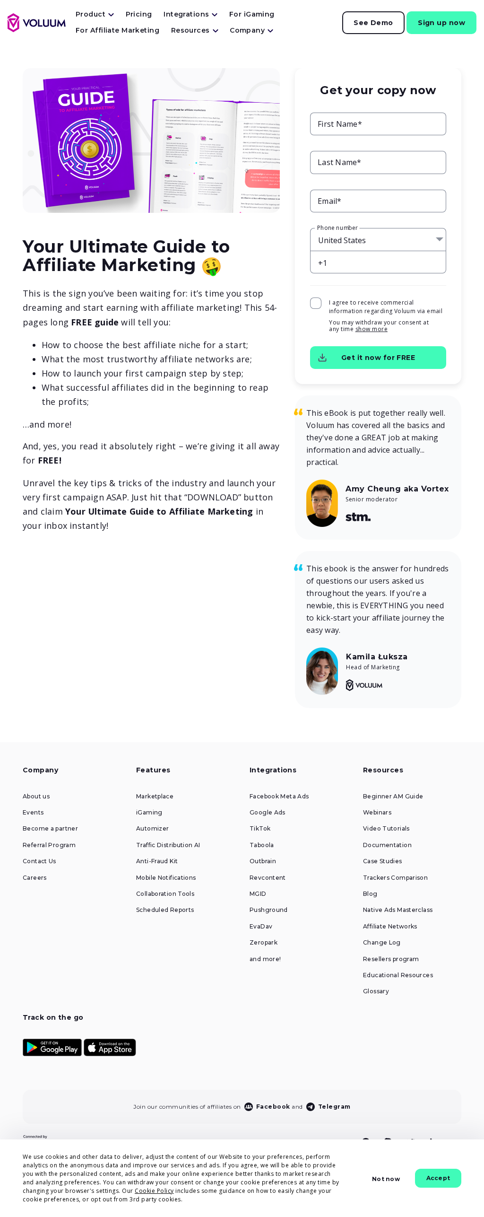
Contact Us (39, 861)
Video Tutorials (386, 828)
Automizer (152, 828)
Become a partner (50, 828)
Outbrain (263, 861)
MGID (258, 894)
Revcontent (268, 878)
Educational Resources (398, 975)
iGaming (149, 812)
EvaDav (261, 926)
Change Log (382, 942)
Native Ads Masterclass (397, 910)
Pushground (269, 910)
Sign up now (441, 22)
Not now (385, 1178)
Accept (438, 1178)
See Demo (373, 22)
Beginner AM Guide (393, 796)
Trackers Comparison (395, 878)
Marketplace (154, 796)
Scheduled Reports (165, 910)
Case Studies (382, 861)
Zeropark (263, 942)
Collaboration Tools (165, 894)
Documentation (387, 845)
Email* (330, 201)
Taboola (262, 845)
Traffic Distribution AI (168, 845)
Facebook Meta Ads (279, 796)
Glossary (376, 991)
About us (36, 796)
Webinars (377, 812)
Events (33, 812)
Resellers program (391, 959)
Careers (35, 878)
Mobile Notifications (166, 878)
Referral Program (49, 845)
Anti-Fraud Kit (157, 861)
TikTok (260, 828)
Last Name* (340, 162)
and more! (265, 959)
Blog (370, 894)
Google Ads (267, 812)
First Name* (340, 124)
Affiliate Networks (390, 926)
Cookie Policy (154, 1191)
